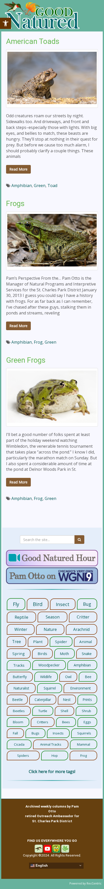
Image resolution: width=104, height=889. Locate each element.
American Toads (32, 41)
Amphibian (21, 185)
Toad (52, 185)
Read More (18, 169)
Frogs (15, 203)
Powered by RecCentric (85, 883)
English (41, 865)
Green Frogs (25, 360)
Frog (38, 342)
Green (39, 185)
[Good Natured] (42, 16)
